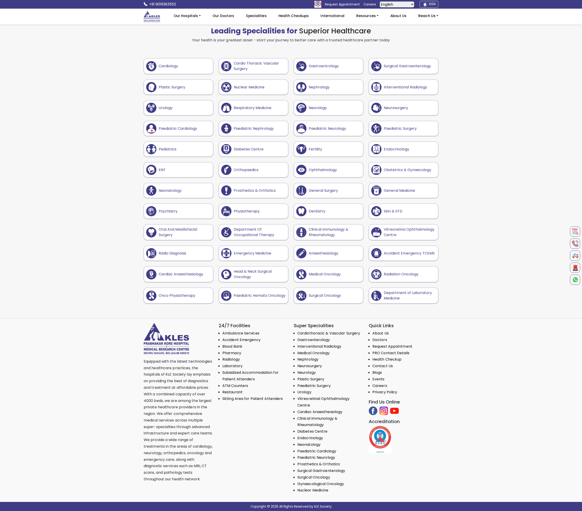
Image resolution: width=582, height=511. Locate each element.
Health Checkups (293, 15)
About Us (398, 15)
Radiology (231, 359)
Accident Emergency (241, 339)
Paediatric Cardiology (316, 451)
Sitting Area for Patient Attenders (252, 398)
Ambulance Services (240, 333)
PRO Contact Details (390, 353)
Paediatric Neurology (316, 457)
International (332, 15)
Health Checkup (386, 359)
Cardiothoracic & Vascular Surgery (328, 333)
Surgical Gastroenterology (321, 470)
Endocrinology (310, 438)
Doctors (379, 339)
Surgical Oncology (313, 477)
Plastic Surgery (310, 379)
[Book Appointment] (575, 231)
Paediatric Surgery (314, 385)
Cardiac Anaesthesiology (319, 411)
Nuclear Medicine (313, 490)
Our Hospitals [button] (186, 15)
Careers (379, 385)
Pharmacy (231, 353)
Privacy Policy (384, 392)
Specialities (256, 15)
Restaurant (232, 392)
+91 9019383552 (162, 4)
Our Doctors (223, 15)
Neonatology (309, 444)
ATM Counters (235, 385)
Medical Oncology (313, 353)
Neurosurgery (309, 366)
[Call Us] (575, 243)
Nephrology (308, 359)
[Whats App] (575, 279)
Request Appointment (392, 346)
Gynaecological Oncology (320, 483)
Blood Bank (232, 346)
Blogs (377, 372)
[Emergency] (575, 267)
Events (378, 379)
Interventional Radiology (319, 346)
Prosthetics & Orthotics (318, 464)
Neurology (306, 372)
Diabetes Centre (312, 431)
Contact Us (382, 366)
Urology (304, 392)
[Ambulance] (575, 255)
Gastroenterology (313, 339)
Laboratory (232, 366)
